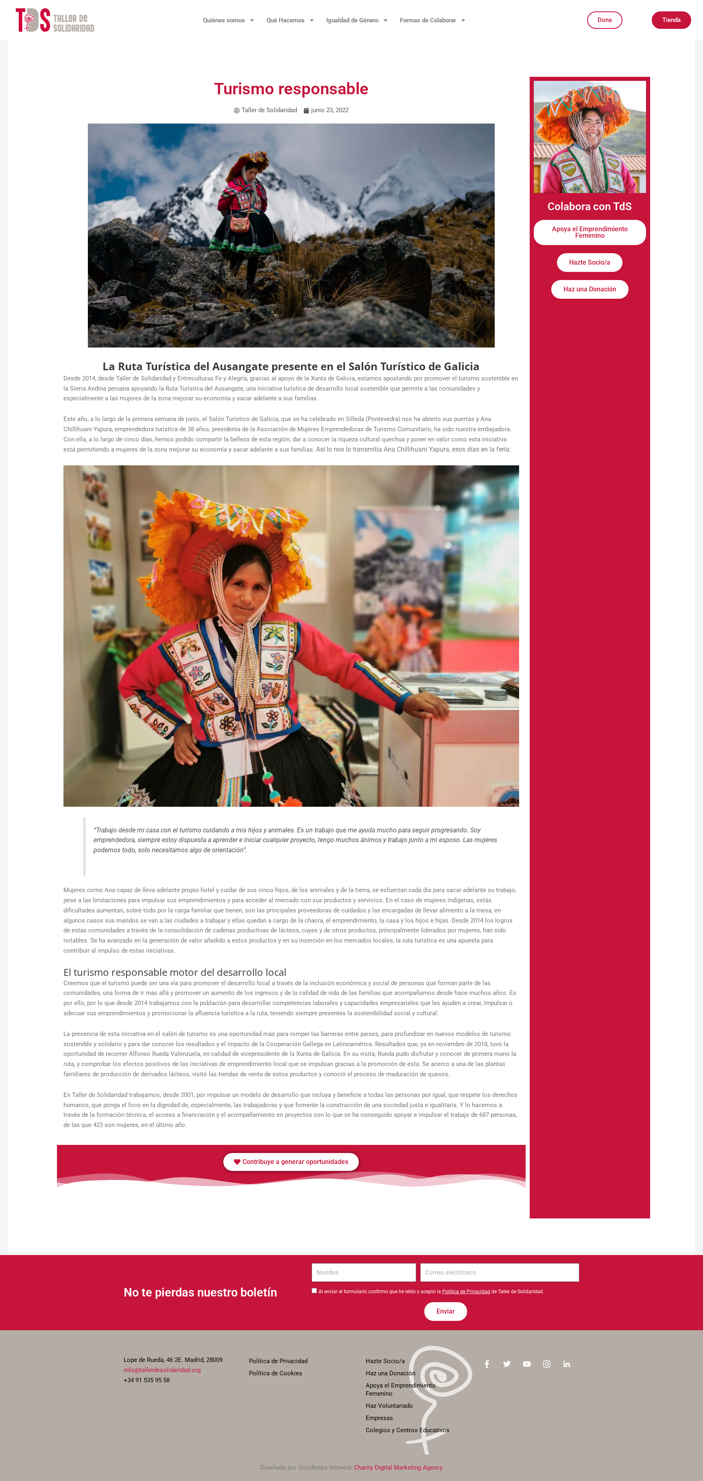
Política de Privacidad (466, 1291)
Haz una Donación (390, 1373)
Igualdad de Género (352, 20)
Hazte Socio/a (385, 1361)
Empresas (379, 1418)
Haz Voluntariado (389, 1405)
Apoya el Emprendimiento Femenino (401, 1389)
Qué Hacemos (285, 20)
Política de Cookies (275, 1373)
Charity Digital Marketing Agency (398, 1467)
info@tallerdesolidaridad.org (162, 1370)
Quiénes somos (224, 20)
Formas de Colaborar (428, 20)
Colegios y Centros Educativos (408, 1430)
